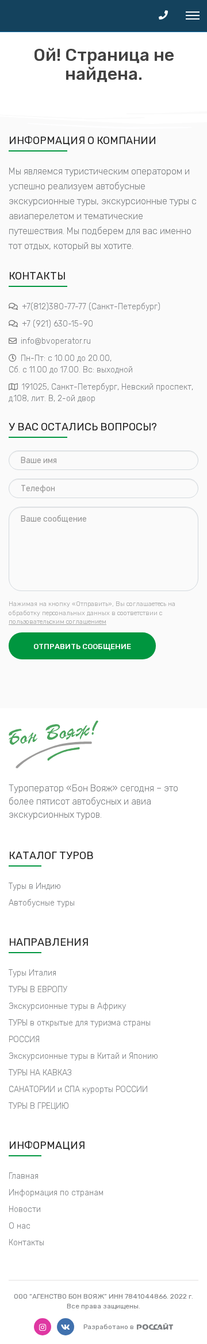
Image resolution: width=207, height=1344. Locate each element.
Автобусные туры (42, 903)
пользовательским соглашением (57, 622)
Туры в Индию (35, 886)
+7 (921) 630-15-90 (57, 324)
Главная (24, 1176)
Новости (25, 1209)
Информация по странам (56, 1193)
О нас (19, 1226)
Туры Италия (32, 973)
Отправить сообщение (82, 646)
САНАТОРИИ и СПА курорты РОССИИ (78, 1089)
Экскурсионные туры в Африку (67, 1006)
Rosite (155, 1326)
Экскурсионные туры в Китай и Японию (83, 1056)
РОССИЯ (24, 1039)
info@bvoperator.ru (56, 341)
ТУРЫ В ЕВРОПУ (38, 990)
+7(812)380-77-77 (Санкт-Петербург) (91, 307)
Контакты (26, 1243)
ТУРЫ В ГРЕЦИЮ (39, 1106)
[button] (163, 16)
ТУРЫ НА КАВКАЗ (40, 1073)
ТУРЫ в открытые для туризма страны (80, 1023)
